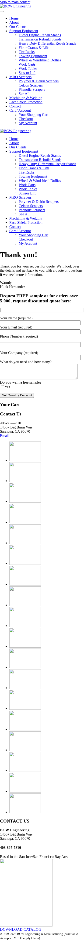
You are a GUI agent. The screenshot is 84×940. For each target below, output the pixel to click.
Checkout (26, 119)
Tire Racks (27, 52)
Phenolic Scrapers (32, 89)
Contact (15, 106)
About (14, 22)
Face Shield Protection (25, 102)
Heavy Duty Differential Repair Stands (47, 43)
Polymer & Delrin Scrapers (39, 81)
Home (13, 18)
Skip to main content (15, 2)
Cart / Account (20, 110)
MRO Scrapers (20, 77)
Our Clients (17, 27)
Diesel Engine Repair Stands (40, 35)
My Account (28, 123)
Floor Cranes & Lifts (34, 48)
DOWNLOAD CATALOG (20, 929)
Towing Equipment (33, 56)
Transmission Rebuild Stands (40, 39)
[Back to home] (15, 6)
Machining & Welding (25, 98)
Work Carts (27, 64)
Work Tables (28, 68)
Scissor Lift (27, 73)
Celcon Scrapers (31, 85)
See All (24, 94)
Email (4, 436)
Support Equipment (23, 31)
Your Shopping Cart (33, 115)
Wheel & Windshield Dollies (40, 60)
